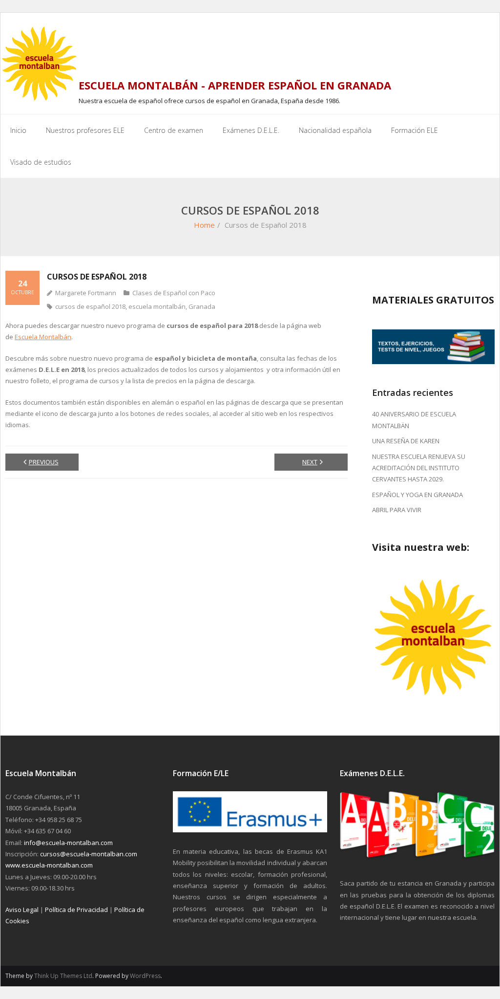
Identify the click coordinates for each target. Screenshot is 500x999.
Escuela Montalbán (43, 336)
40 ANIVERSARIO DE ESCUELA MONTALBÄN (414, 420)
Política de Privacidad (76, 909)
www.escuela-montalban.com (49, 865)
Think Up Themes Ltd (63, 976)
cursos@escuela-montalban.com (88, 853)
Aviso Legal (22, 909)
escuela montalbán (157, 306)
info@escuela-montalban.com (68, 842)
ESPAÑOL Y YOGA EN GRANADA (417, 494)
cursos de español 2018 (90, 306)
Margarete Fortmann (85, 292)
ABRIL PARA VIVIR (396, 509)
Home (204, 225)
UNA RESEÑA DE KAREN (405, 440)
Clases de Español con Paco (173, 292)
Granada (201, 306)
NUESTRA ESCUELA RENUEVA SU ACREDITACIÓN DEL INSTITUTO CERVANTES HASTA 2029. (418, 468)
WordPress (145, 976)
